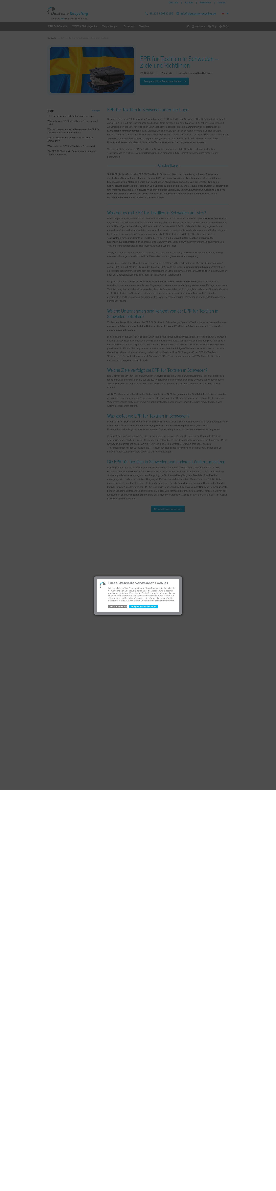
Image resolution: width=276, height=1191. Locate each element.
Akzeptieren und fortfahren (143, 606)
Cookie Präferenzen (118, 606)
